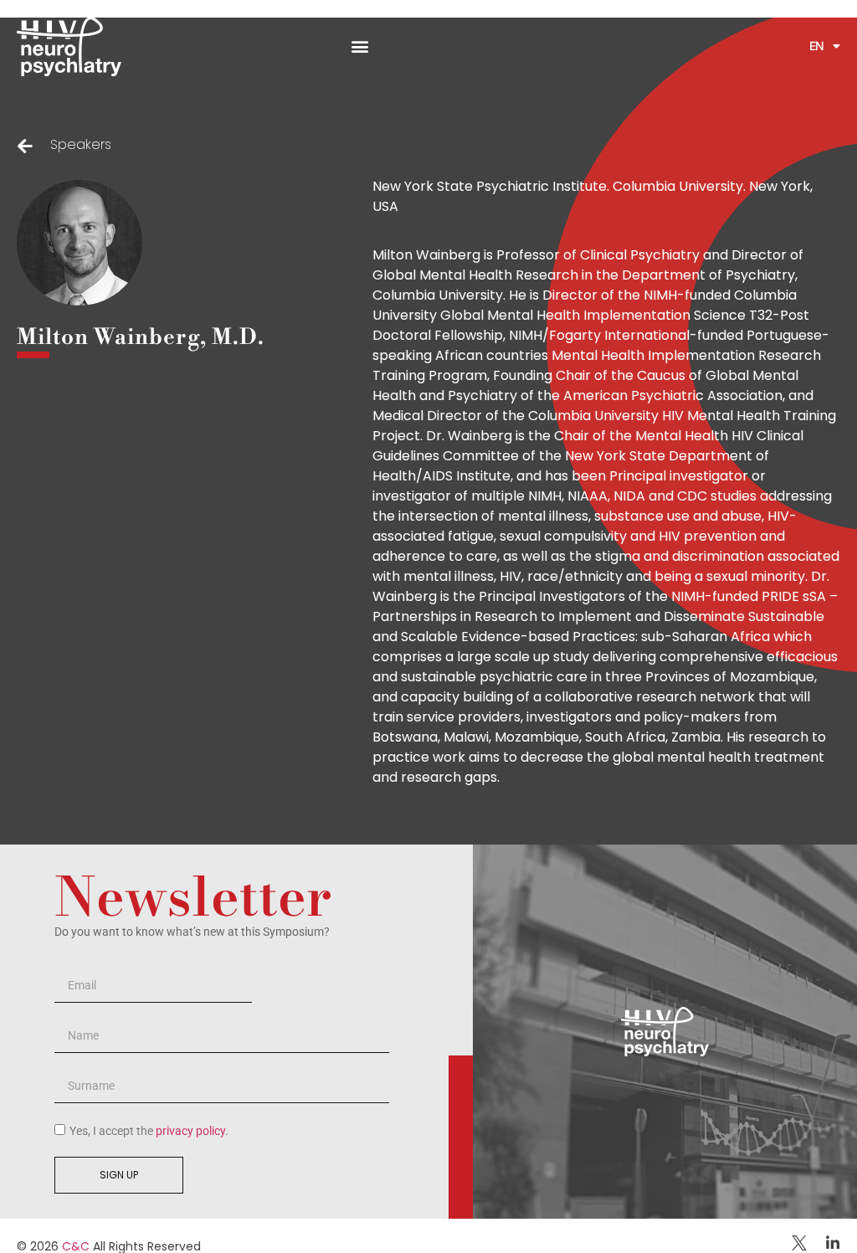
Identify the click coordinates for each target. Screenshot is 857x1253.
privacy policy (190, 1130)
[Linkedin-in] (832, 1242)
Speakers (80, 144)
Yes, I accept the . (148, 1130)
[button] (360, 46)
